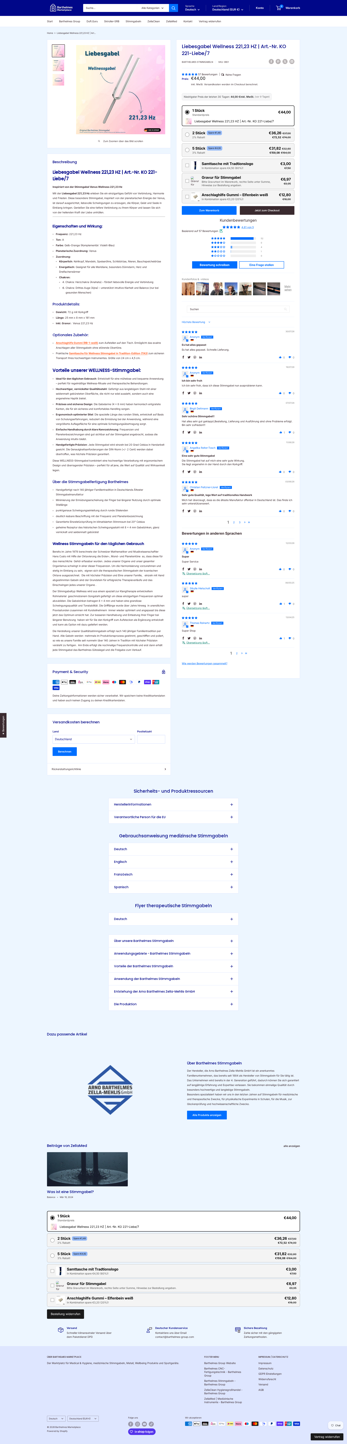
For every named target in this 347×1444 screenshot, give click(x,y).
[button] (190, 74)
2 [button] (234, 522)
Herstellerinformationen (132, 804)
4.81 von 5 (247, 227)
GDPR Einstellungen (270, 1373)
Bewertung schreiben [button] (215, 265)
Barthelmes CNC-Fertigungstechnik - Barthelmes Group (222, 1372)
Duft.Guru (92, 21)
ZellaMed (171, 21)
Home (50, 33)
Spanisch (121, 887)
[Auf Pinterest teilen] (278, 61)
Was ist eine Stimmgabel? (70, 1191)
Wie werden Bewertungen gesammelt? (204, 663)
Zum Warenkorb (209, 210)
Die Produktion (125, 1004)
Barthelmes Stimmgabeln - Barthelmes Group (219, 1382)
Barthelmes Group (69, 21)
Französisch (123, 874)
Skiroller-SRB (111, 21)
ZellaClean (153, 21)
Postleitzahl (144, 731)
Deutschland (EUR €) (80, 1418)
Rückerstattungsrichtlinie (66, 769)
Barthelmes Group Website (220, 1363)
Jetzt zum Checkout (267, 210)
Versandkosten (212, 84)
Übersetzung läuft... (198, 573)
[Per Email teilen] (291, 61)
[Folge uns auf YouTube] (144, 1424)
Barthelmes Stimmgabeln (197, 62)
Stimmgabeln (133, 21)
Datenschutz (265, 1368)
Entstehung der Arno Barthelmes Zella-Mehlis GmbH (154, 991)
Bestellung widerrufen (65, 1314)
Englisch (120, 862)
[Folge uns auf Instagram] (137, 1424)
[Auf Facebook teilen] (271, 61)
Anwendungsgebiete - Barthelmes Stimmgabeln (152, 953)
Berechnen (64, 751)
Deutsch (120, 849)
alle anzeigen (292, 1145)
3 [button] (240, 522)
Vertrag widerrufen (210, 21)
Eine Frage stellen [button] (261, 265)
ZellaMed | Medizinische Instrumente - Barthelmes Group (223, 1400)
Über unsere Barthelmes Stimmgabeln (144, 941)
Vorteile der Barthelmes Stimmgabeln (143, 966)
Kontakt (187, 21)
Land (56, 731)
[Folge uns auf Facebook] (130, 1424)
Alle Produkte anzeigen (206, 1115)
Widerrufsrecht (267, 1379)
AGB (261, 1389)
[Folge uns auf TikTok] (151, 1424)
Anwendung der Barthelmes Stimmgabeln (147, 979)
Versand (263, 1384)
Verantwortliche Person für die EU (140, 817)
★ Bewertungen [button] (3, 725)
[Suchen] (173, 8)
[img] (189, 331)
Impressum (264, 1363)
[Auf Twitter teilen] (285, 61)
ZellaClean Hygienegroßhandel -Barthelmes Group (223, 1391)
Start (50, 21)
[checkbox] (238, 165)
